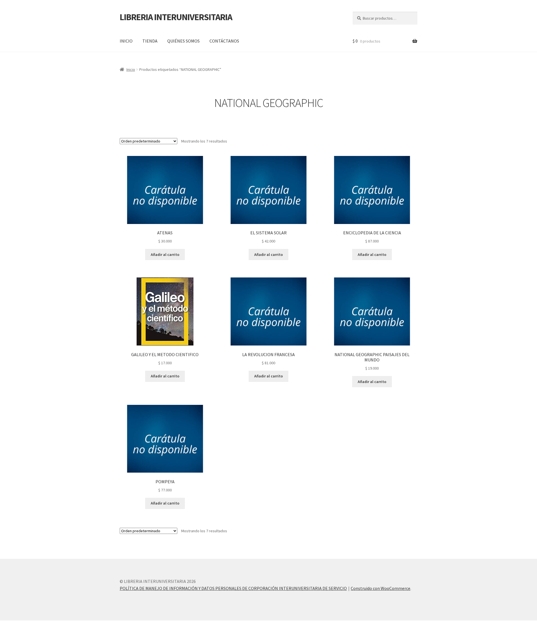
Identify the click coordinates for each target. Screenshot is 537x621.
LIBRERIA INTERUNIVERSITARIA (176, 17)
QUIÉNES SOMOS (183, 41)
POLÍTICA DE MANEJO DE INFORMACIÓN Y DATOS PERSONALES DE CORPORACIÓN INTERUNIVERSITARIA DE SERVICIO (233, 588)
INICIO (126, 41)
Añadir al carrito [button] (165, 254)
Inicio (130, 69)
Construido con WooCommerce (380, 588)
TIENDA (149, 41)
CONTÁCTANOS (224, 41)
